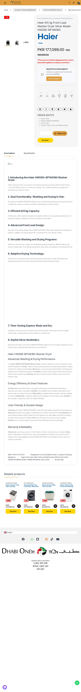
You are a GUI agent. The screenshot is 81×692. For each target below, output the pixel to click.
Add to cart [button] (19, 506)
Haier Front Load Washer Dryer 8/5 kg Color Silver (51, 457)
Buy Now (45, 140)
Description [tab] (9, 153)
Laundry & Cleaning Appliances (25, 10)
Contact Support (54, 78)
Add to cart (61, 133)
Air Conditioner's (29, 483)
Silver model (45, 460)
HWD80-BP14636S (14, 460)
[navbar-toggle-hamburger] (6, 3)
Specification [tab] (29, 153)
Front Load (29, 457)
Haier (62, 460)
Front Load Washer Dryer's (52, 10)
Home (6, 10)
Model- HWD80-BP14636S (31, 460)
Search (69, 2)
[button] (31, 16)
